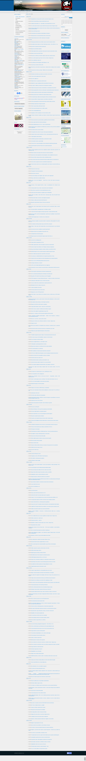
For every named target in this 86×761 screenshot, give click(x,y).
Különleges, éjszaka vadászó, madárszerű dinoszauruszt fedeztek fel (41, 589)
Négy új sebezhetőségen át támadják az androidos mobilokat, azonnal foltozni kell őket (43, 249)
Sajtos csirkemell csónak (34, 442)
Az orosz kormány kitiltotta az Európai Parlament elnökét (39, 748)
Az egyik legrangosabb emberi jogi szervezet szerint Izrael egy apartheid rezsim (42, 628)
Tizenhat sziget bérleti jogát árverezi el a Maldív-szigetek (39, 108)
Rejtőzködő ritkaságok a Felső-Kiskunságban (37, 383)
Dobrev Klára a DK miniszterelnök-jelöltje (37, 690)
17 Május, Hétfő (28, 385)
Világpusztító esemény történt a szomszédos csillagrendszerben (40, 714)
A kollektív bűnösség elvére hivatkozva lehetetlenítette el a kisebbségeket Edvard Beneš (43, 87)
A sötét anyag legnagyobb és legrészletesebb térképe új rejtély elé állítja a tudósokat (43, 101)
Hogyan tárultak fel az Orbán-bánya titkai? (37, 646)
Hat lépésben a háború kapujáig (35, 460)
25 (63, 23)
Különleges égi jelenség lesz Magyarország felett (38, 103)
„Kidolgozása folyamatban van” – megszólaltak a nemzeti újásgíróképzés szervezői (43, 23)
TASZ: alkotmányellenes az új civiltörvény (37, 348)
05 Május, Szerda (28, 657)
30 (71, 23)
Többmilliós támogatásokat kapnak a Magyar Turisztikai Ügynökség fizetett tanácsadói (43, 334)
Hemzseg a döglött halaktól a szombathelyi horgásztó (38, 411)
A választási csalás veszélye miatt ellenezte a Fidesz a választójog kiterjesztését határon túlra (44, 134)
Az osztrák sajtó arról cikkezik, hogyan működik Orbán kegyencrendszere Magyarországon (44, 25)
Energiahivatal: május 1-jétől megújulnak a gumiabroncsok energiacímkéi (41, 739)
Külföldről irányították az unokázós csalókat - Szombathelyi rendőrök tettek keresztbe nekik (44, 655)
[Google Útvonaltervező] (66, 142)
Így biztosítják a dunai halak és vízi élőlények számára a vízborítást (40, 741)
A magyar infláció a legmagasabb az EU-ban (37, 242)
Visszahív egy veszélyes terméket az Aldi (37, 64)
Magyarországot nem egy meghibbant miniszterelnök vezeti (39, 231)
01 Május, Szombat (29, 720)
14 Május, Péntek (28, 451)
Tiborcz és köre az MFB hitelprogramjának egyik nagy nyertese (40, 260)
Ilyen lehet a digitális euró (34, 78)
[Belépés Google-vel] (22, 93)
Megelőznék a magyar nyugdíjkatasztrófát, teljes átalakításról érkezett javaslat (42, 83)
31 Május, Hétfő (28, 16)
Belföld (15, 38)
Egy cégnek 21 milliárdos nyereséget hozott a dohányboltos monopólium (41, 85)
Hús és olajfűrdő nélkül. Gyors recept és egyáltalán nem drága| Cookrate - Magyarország (44, 515)
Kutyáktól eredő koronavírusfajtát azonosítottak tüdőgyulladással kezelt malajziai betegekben (44, 258)
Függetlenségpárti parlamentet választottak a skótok (38, 566)
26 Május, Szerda (28, 166)
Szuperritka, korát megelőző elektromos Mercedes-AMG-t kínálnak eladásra (42, 418)
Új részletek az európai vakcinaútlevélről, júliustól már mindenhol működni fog (42, 727)
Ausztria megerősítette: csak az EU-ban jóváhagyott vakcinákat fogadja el (41, 413)
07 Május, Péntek (28, 596)
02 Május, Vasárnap (29, 700)
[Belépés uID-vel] (17, 93)
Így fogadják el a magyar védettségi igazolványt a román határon (40, 433)
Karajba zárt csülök (34, 323)
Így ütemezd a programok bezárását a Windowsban (38, 46)
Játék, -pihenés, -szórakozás (18, 60)
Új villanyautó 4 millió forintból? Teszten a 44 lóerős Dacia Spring (40, 280)
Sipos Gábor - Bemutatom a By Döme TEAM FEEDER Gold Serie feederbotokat (42, 702)
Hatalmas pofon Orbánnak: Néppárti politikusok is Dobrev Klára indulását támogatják (43, 659)
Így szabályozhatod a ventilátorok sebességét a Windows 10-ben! (40, 539)
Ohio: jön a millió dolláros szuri (35, 486)
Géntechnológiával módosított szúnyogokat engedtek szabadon (40, 617)
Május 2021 (67, 16)
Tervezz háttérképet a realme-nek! (36, 60)
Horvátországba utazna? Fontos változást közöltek (38, 692)
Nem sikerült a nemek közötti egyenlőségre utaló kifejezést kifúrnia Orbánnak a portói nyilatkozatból (45, 582)
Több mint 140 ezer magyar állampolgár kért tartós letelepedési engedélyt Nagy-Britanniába (44, 143)
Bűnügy (15, 42)
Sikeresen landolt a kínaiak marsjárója (36, 440)
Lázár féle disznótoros (34, 490)
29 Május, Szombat (29, 71)
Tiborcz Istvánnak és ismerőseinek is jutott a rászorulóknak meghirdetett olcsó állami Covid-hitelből (45, 644)
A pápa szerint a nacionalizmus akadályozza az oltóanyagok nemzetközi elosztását (43, 559)
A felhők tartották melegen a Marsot (36, 550)
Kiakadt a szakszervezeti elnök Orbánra (37, 53)
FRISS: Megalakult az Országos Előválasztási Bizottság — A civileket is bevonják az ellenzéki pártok (45, 278)
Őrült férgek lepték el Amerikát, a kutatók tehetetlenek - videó (39, 746)
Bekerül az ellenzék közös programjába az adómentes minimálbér (40, 355)
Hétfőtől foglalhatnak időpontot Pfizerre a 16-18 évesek (39, 557)
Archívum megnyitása (18, 108)
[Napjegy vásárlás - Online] (66, 106)
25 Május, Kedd (28, 182)
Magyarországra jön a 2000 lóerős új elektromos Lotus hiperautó (40, 476)
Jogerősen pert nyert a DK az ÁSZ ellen (36, 400)
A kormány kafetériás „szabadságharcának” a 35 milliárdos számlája (41, 209)
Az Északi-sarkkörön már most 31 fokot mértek (38, 289)
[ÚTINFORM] (66, 133)
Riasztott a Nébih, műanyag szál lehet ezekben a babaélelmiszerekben (41, 157)
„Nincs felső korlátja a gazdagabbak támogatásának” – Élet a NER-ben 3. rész (42, 623)
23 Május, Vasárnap (29, 218)
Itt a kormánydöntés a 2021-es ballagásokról (37, 373)
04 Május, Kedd (28, 663)
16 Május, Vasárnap (29, 404)
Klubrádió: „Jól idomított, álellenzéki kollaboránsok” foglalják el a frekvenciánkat (42, 718)
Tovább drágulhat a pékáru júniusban (36, 136)
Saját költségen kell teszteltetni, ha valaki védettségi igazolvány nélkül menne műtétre (43, 561)
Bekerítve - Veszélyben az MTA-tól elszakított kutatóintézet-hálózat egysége (42, 313)
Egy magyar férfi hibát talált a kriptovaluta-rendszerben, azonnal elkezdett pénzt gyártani (43, 608)
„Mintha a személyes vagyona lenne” (36, 637)
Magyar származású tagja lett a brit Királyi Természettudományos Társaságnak (42, 572)
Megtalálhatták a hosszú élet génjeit (36, 651)
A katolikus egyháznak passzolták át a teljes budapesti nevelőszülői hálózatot (42, 92)
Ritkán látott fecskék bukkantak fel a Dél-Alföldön (38, 709)
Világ (15, 84)
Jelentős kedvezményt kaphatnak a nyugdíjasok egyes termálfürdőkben (41, 192)
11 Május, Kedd (28, 513)
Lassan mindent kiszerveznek (35, 484)
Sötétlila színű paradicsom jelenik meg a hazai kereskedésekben (40, 508)
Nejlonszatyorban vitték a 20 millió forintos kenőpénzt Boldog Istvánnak (41, 94)
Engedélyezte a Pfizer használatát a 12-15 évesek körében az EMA (40, 112)
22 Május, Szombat (29, 237)
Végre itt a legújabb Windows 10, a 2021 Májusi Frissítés (39, 341)
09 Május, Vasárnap (29, 545)
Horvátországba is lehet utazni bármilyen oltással (38, 635)
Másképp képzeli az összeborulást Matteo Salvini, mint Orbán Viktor (40, 35)
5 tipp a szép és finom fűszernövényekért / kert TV (38, 492)
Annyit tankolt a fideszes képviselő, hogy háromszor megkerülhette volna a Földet (42, 328)
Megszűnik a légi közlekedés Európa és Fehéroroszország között (40, 202)
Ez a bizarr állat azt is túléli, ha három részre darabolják (39, 615)
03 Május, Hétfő (28, 678)
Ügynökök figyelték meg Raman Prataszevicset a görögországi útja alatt (41, 145)
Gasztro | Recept (16, 54)
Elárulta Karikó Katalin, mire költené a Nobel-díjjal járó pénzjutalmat (40, 197)
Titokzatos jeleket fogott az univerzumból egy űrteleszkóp (39, 584)
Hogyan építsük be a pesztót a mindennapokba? (38, 630)
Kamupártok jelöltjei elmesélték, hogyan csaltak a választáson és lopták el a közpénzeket (43, 591)
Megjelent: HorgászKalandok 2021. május (37, 722)
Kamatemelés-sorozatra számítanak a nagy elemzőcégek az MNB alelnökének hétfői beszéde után (45, 267)
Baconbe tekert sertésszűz (35, 173)
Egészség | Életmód (17, 46)
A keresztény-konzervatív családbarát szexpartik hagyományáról (40, 229)
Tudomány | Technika (17, 78)
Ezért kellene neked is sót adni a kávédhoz (37, 129)
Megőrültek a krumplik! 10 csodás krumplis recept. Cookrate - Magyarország (42, 522)
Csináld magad (16, 43)
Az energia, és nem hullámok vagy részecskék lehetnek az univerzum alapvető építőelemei (44, 685)
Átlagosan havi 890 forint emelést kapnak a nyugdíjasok (39, 304)
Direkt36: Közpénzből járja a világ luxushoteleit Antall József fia (40, 21)
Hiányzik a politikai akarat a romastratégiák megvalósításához (40, 680)
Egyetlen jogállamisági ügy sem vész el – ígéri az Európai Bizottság (40, 124)
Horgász (15, 58)
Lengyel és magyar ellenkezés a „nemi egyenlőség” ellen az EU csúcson (41, 570)
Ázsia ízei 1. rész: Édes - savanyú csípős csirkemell (38, 318)
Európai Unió (16, 53)
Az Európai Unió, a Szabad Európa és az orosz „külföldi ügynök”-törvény (41, 371)
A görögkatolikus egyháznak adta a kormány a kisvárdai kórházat (40, 737)
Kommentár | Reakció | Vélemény (19, 64)
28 (68, 23)
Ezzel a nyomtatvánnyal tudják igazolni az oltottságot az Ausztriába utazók (41, 273)
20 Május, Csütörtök (29, 296)
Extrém (15, 45)
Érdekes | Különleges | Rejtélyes (19, 49)
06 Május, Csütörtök (29, 621)
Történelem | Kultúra (17, 76)
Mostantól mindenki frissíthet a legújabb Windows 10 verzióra (39, 541)
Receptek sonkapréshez (17, 70)
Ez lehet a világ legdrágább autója (36, 110)
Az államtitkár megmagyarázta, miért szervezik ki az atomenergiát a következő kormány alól (44, 424)
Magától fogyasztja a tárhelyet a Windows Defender (38, 552)
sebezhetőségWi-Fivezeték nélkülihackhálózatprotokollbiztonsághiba (41, 467)
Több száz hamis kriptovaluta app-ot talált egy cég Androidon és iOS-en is (41, 426)
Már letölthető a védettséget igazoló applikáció (37, 458)
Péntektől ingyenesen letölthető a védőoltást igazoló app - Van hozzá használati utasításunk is (44, 431)
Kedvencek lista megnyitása (19, 103)
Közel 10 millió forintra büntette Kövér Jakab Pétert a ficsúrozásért (40, 253)
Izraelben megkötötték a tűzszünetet (36, 287)
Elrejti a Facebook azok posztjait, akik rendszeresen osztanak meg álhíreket (42, 152)
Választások (16, 81)
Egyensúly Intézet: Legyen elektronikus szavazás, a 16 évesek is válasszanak (42, 610)
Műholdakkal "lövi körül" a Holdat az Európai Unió (38, 285)
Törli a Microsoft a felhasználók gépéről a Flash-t (38, 668)
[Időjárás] (66, 59)
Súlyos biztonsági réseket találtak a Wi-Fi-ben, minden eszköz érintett (41, 469)
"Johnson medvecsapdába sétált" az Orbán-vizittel (38, 76)
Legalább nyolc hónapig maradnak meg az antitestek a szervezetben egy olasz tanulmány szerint (45, 506)
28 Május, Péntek (28, 117)
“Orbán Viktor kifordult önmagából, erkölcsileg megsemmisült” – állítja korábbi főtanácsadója (44, 211)
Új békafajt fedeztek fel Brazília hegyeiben (37, 233)
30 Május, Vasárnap (29, 39)
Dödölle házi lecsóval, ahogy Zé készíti (36, 447)
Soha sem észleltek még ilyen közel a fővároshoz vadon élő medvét (40, 676)
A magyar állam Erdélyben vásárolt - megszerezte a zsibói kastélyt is (41, 306)
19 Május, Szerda (28, 332)
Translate (68, 35)
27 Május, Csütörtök (29, 147)
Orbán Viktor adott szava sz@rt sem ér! (37, 357)
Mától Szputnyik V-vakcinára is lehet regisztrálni (38, 639)
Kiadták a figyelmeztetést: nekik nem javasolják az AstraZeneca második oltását (42, 244)
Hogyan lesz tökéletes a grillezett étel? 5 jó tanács (38, 707)
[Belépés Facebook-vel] (19, 93)
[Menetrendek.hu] (66, 115)
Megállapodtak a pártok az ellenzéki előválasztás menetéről (39, 474)
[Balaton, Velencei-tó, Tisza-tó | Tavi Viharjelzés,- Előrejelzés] (66, 75)
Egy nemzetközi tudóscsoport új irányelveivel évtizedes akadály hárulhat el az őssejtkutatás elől (44, 159)
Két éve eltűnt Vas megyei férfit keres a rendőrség (38, 619)
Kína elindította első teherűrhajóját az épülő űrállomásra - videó (40, 62)
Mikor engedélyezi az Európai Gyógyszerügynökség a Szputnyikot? (40, 350)
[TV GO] (18, 126)
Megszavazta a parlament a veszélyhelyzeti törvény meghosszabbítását (41, 346)
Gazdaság (15, 56)
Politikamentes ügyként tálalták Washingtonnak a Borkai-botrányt (40, 330)
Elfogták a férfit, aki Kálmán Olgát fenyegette (37, 653)
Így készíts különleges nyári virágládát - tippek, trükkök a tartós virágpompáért (42, 175)
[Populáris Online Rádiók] (18, 120)
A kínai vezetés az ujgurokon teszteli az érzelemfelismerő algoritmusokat (41, 161)
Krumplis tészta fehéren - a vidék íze (36, 520)
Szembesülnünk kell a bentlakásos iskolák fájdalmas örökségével (40, 33)
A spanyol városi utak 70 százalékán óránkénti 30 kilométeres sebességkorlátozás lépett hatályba (45, 504)
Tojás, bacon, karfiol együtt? (35, 406)
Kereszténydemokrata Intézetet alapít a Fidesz (37, 600)
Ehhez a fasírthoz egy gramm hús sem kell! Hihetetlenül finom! (40, 598)
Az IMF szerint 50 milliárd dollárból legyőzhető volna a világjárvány (40, 265)
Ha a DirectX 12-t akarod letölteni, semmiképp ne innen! (39, 732)
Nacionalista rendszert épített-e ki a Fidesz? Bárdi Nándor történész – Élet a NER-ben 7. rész (44, 44)
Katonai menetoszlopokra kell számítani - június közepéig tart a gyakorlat (41, 402)
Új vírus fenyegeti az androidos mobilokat (37, 339)
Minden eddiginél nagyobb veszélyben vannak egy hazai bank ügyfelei (41, 438)
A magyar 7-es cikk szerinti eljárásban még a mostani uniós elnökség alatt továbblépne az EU (44, 497)
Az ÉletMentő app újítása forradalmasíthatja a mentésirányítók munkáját (41, 138)
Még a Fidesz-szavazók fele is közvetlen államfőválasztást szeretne (41, 190)
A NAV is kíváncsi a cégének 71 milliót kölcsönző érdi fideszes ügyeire (41, 308)
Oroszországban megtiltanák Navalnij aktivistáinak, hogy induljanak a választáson (42, 364)
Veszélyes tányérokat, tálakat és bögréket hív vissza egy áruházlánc (41, 362)
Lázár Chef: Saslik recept (34, 449)
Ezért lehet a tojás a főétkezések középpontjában (38, 395)
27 (66, 23)
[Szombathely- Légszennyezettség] (66, 68)
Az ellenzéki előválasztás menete (36, 453)
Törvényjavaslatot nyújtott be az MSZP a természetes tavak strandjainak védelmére (43, 499)
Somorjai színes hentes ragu (35, 168)
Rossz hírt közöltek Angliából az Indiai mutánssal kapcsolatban (40, 381)
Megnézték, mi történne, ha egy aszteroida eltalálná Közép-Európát (40, 535)
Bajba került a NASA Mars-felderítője (36, 48)
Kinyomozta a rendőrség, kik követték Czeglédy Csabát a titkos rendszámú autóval (43, 55)
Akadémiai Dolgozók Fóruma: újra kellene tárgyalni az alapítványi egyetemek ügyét (43, 251)
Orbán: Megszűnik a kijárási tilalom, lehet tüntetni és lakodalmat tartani (41, 271)
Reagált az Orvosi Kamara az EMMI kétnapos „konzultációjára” (40, 387)
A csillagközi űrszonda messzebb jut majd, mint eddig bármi (39, 716)
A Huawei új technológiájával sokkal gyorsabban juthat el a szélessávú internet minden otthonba (44, 420)
